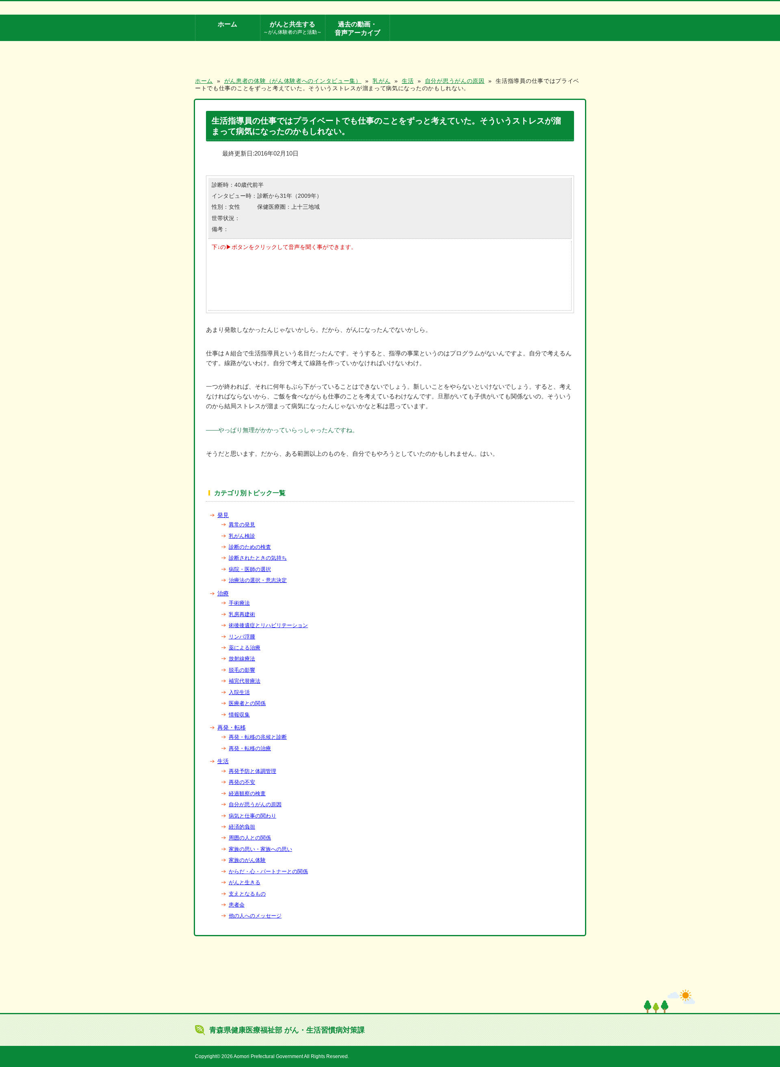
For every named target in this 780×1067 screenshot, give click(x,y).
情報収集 (239, 715)
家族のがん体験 (247, 860)
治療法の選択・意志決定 (258, 580)
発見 (223, 515)
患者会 (237, 905)
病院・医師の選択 (250, 569)
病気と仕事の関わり (252, 816)
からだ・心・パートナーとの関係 (268, 871)
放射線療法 (242, 659)
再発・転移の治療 (250, 748)
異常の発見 (242, 525)
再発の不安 (242, 782)
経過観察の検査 (247, 793)
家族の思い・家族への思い (260, 849)
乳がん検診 (242, 536)
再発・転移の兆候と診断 (258, 737)
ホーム (227, 24)
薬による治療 (244, 648)
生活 (223, 761)
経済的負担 (242, 827)
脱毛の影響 (242, 670)
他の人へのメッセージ (255, 916)
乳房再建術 (242, 614)
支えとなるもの (247, 894)
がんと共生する (292, 27)
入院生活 (239, 692)
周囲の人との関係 (250, 838)
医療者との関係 (247, 703)
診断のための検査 (250, 547)
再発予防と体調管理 (252, 771)
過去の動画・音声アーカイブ (357, 28)
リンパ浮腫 (242, 637)
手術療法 (239, 603)
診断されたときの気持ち (258, 558)
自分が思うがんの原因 (255, 804)
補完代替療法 (244, 681)
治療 (223, 593)
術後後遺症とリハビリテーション (268, 625)
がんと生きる (244, 882)
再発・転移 (231, 727)
